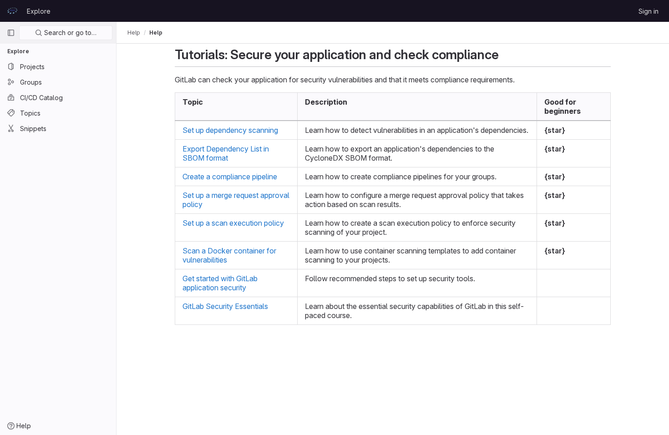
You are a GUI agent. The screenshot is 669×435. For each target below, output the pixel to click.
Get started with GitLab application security (220, 283)
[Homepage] (12, 11)
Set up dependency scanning (230, 130)
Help (133, 32)
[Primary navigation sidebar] (11, 32)
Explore (39, 11)
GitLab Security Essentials (225, 306)
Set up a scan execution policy (233, 223)
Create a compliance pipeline (229, 176)
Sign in (649, 11)
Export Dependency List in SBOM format (225, 153)
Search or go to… (69, 32)
